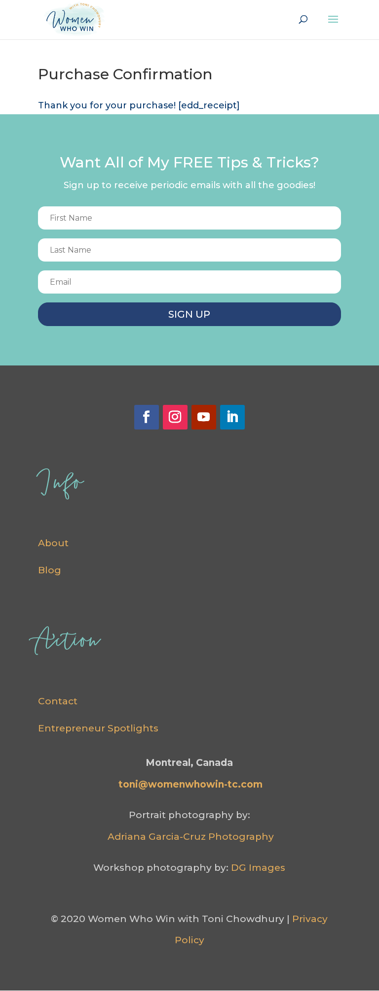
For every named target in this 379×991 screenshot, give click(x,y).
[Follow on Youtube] (203, 417)
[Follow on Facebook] (146, 417)
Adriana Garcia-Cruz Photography (191, 836)
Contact (57, 701)
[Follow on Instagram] (175, 417)
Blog (49, 570)
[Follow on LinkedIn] (232, 417)
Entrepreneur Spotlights (98, 728)
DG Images (258, 867)
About (53, 543)
